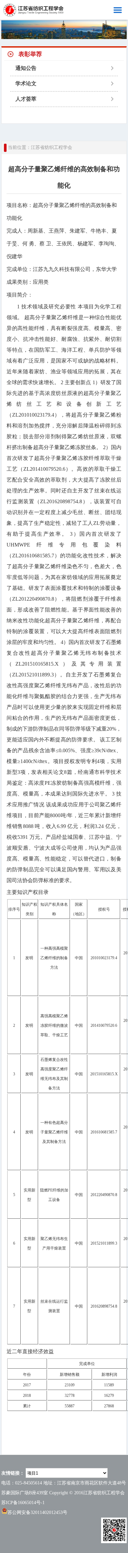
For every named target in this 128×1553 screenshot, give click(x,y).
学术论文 (25, 83)
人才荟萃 (25, 99)
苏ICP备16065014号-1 (23, 1502)
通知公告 (25, 68)
